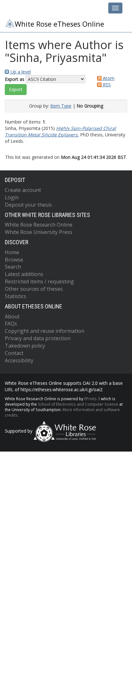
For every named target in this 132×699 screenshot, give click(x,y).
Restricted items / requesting (39, 281)
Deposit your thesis (28, 204)
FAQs (11, 323)
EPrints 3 (92, 398)
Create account (23, 190)
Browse (14, 259)
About (12, 316)
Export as (14, 79)
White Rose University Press (38, 232)
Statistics (15, 296)
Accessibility (19, 360)
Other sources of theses (34, 288)
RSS (106, 85)
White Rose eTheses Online (59, 24)
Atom (108, 78)
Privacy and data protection (37, 338)
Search (13, 266)
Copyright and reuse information (44, 330)
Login (12, 197)
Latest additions (24, 274)
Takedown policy (25, 345)
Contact (14, 353)
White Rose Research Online (38, 224)
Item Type (60, 106)
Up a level (20, 72)
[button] (16, 89)
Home (12, 252)
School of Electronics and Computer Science (78, 404)
